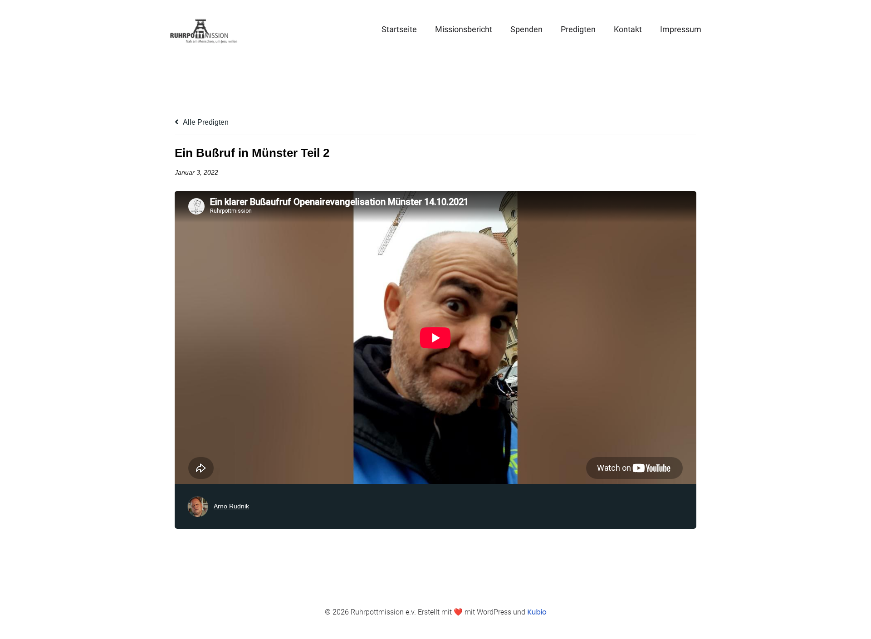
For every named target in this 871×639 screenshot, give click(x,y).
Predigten (578, 29)
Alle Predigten (205, 122)
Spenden (526, 29)
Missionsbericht (463, 29)
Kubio (537, 612)
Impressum (680, 29)
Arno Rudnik (231, 506)
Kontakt (628, 29)
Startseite (399, 29)
